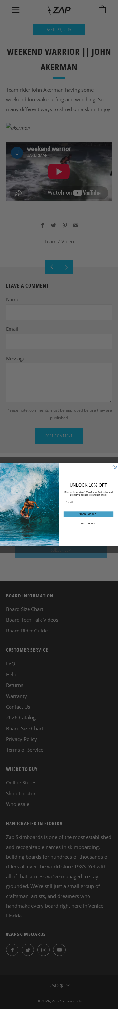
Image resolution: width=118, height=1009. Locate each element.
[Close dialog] (114, 466)
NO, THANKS (88, 523)
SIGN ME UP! (88, 514)
